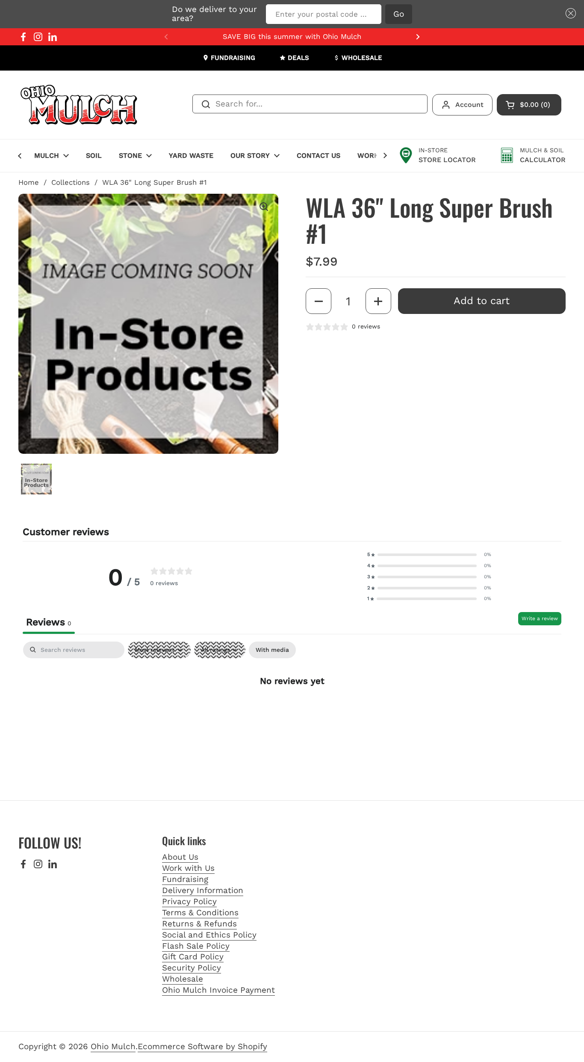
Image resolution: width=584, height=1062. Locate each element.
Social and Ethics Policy (209, 935)
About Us (180, 857)
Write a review (540, 618)
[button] (569, 13)
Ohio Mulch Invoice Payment (218, 990)
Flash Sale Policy (196, 946)
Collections (70, 182)
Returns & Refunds (199, 924)
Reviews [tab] (48, 622)
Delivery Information (202, 890)
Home (28, 182)
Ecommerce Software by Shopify (202, 1046)
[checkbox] (272, 650)
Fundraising (185, 879)
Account (469, 105)
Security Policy (191, 968)
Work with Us (188, 868)
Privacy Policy (189, 901)
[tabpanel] (292, 708)
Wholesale (182, 979)
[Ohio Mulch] (79, 104)
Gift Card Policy (193, 956)
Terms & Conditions (200, 912)
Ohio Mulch (113, 1046)
